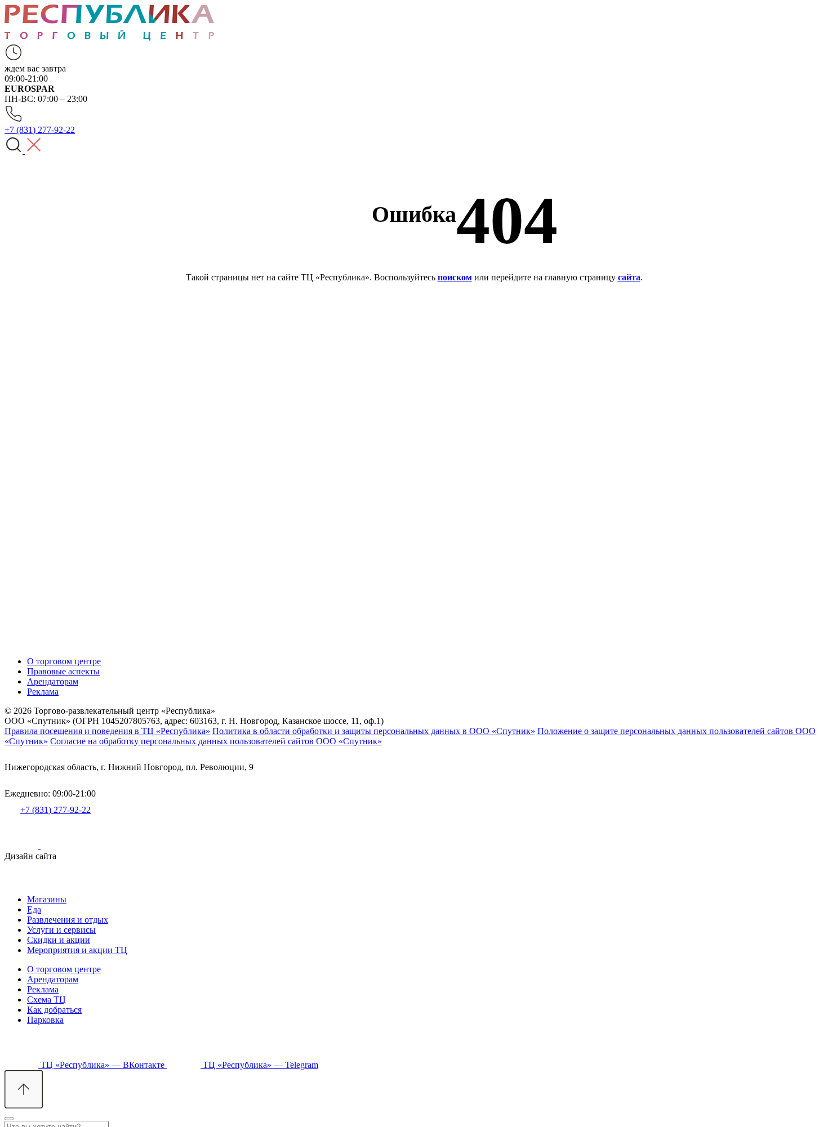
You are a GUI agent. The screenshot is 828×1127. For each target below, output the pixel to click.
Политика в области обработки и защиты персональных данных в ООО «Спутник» (373, 731)
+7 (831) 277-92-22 (55, 810)
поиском (455, 277)
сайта (629, 277)
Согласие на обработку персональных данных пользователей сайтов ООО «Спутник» (216, 741)
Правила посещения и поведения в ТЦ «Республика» (107, 731)
